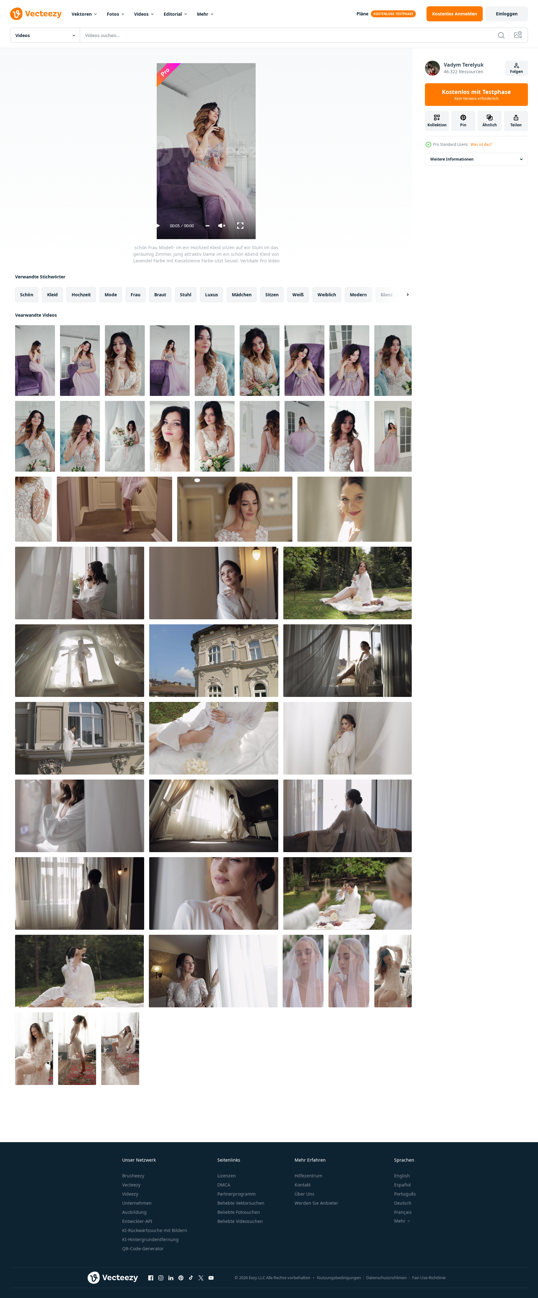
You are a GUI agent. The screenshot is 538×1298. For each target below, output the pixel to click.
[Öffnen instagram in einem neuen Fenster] (160, 1277)
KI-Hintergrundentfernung (150, 1239)
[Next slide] (402, 294)
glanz (387, 295)
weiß (298, 295)
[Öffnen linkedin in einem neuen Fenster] (170, 1277)
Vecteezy (131, 1185)
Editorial (173, 14)
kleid (52, 295)
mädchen (242, 295)
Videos (141, 14)
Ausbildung (134, 1212)
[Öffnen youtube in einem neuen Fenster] (211, 1277)
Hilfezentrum (308, 1176)
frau (135, 295)
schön (26, 295)
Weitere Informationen (452, 159)
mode (111, 295)
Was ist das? (481, 144)
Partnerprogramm (236, 1194)
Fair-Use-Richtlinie (429, 1277)
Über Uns (304, 1194)
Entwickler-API (137, 1221)
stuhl (185, 295)
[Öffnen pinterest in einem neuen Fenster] (180, 1277)
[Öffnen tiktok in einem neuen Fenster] (190, 1277)
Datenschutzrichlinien (386, 1277)
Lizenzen (226, 1176)
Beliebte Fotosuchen (238, 1212)
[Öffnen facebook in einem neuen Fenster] (150, 1277)
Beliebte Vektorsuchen (240, 1203)
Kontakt (303, 1185)
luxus (211, 295)
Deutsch (402, 1203)
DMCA (223, 1185)
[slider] (207, 225)
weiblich (327, 295)
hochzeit (81, 295)
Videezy (130, 1194)
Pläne (362, 14)
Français (403, 1212)
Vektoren (82, 14)
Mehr (202, 14)
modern (358, 295)
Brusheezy (133, 1176)
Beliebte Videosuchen (240, 1221)
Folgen (516, 71)
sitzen (272, 295)
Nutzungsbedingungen (339, 1277)
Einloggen (507, 14)
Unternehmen (137, 1203)
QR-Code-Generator (143, 1248)
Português (405, 1194)
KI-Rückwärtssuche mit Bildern (154, 1230)
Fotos (113, 14)
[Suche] (501, 35)
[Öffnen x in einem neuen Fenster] (201, 1277)
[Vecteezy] (36, 14)
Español (402, 1185)
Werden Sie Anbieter (316, 1203)
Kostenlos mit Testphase (476, 94)
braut (160, 295)
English (402, 1176)
